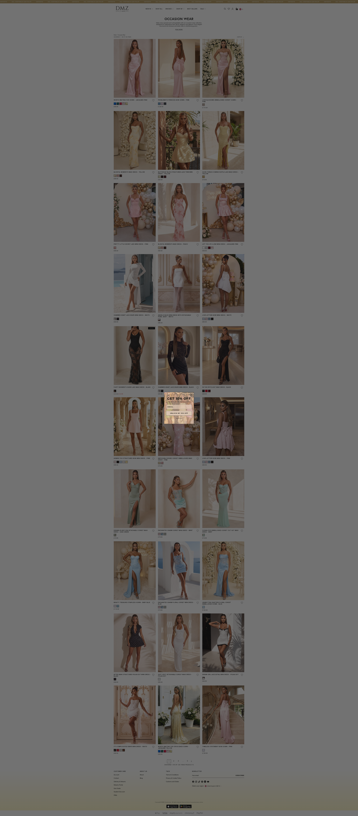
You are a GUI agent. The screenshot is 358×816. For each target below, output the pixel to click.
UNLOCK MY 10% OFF (179, 413)
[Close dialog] (191, 394)
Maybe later (179, 418)
